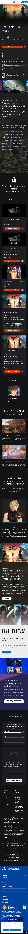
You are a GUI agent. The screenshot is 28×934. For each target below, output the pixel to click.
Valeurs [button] (4, 893)
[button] (14, 86)
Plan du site (24, 927)
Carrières (4, 879)
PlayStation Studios (6, 881)
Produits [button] (4, 890)
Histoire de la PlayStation (7, 886)
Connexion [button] (5, 902)
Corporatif (4, 884)
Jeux (7, 872)
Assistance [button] (4, 896)
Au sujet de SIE (5, 877)
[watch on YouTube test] (21, 91)
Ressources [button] (5, 899)
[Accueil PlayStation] (14, 2)
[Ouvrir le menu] (1, 2)
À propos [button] (4, 875)
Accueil (3, 872)
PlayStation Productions (7, 882)
